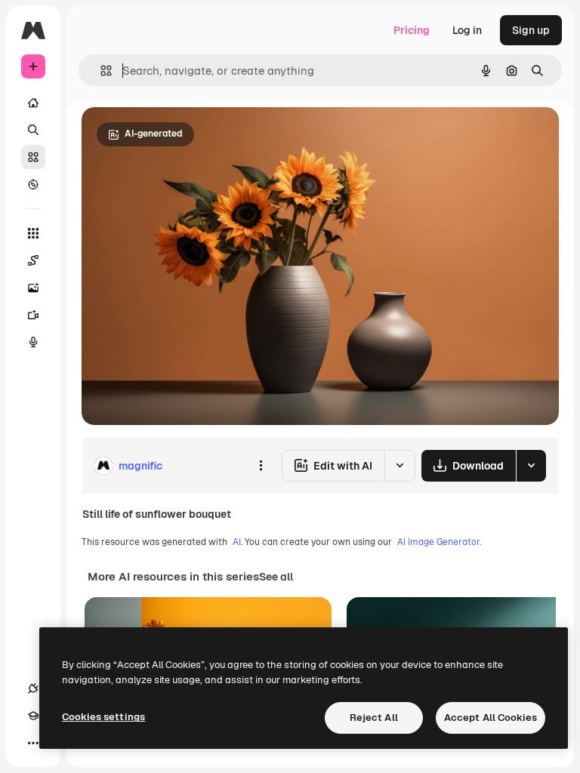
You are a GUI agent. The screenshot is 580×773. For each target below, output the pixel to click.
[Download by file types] (531, 466)
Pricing (411, 30)
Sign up (531, 30)
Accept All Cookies (490, 717)
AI (237, 542)
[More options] (260, 466)
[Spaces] (33, 260)
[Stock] (33, 157)
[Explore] (33, 184)
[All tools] (33, 233)
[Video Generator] (33, 315)
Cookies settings (103, 716)
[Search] (33, 130)
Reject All (374, 717)
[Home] (33, 103)
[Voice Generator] (33, 342)
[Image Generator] (33, 288)
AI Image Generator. (439, 542)
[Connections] (33, 688)
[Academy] (33, 716)
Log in (467, 30)
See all (276, 577)
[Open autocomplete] (100, 70)
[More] (33, 743)
